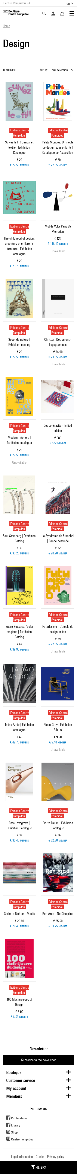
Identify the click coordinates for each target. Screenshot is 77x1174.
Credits (40, 1157)
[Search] (44, 13)
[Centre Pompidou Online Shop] (16, 12)
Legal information (22, 1157)
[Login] (53, 13)
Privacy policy (55, 1157)
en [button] (68, 3)
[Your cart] (62, 13)
